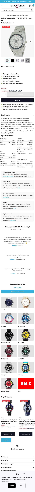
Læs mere (12, 220)
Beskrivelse (5, 115)
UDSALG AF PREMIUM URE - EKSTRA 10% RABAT (18, 1)
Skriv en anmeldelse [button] (17, 292)
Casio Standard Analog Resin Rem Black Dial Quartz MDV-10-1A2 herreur (9, 421)
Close (17, 457)
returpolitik (6, 197)
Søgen (32, 10)
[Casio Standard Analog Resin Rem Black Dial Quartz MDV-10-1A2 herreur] (9, 408)
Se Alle (6, 440)
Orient (9, 23)
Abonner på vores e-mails (8, 470)
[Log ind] (30, 6)
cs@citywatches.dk (8, 176)
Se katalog (2, 5)
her (19, 187)
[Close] (28, 474)
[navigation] (7, 60)
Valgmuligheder (8, 434)
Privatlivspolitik (5, 481)
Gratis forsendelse (17, 449)
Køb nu (17, 100)
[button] (30, 41)
